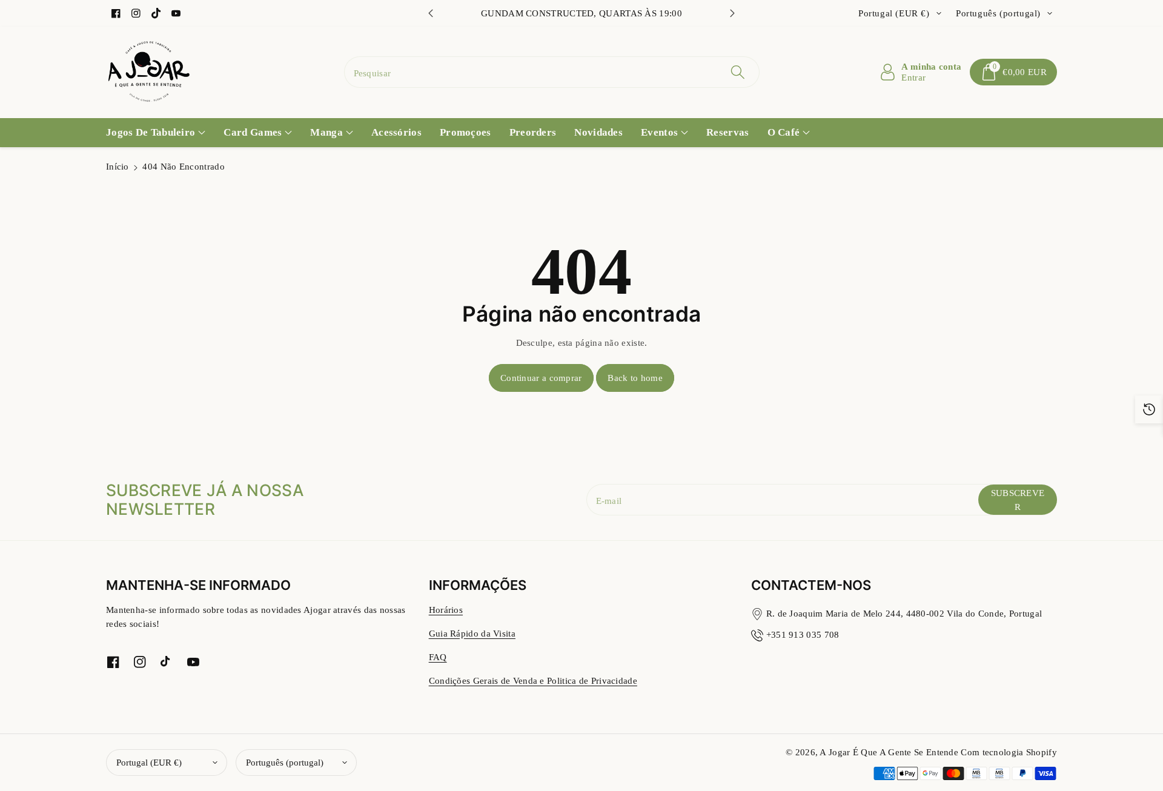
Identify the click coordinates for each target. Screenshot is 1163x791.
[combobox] (552, 72)
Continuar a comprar (541, 377)
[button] (1013, 72)
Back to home (635, 377)
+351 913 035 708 (803, 634)
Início (117, 166)
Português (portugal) (284, 762)
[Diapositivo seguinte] (732, 13)
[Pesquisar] (738, 72)
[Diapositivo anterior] (431, 13)
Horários (446, 609)
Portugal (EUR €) (149, 762)
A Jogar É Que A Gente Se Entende (890, 752)
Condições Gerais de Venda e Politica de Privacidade (533, 680)
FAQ (438, 657)
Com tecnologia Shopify (1009, 752)
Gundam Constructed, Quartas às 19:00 (581, 13)
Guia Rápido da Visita (472, 633)
